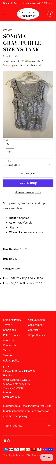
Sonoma (7, 29)
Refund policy (11, 360)
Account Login (36, 319)
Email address (13, 422)
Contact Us (9, 345)
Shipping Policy (12, 319)
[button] (28, 61)
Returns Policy (11, 335)
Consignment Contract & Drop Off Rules (36, 330)
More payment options (28, 192)
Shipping (8, 65)
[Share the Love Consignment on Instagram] (8, 441)
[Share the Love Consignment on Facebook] (5, 441)
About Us (8, 340)
